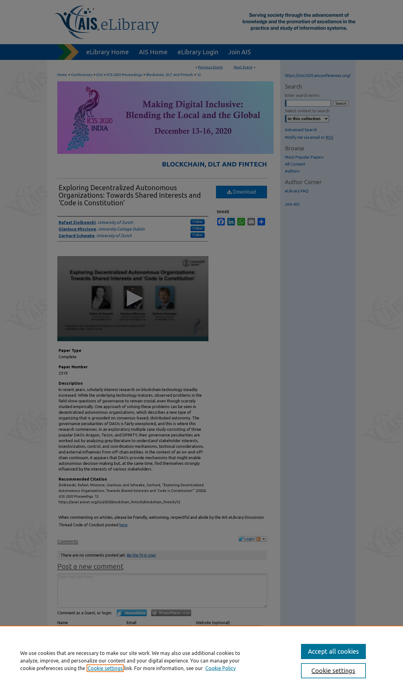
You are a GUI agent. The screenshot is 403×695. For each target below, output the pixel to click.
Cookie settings (105, 668)
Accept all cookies (333, 651)
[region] (201, 660)
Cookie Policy (220, 668)
